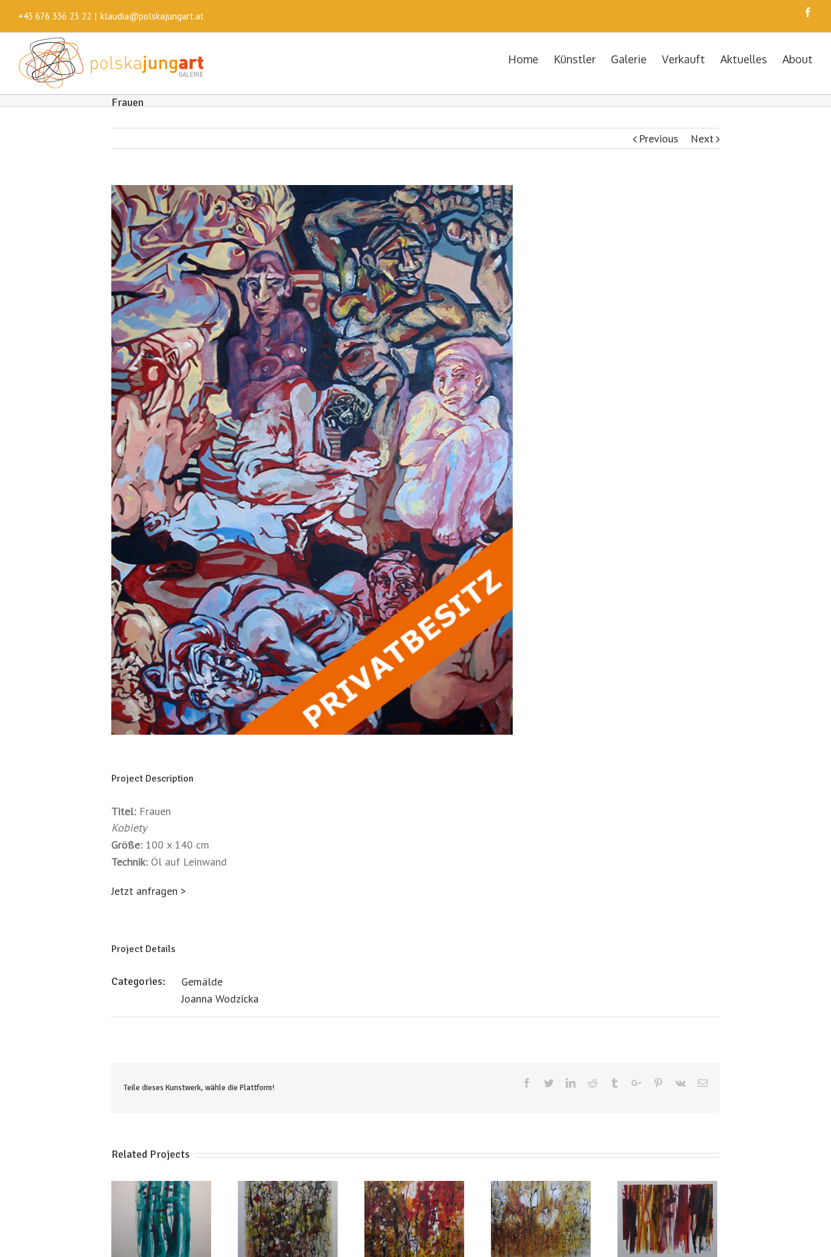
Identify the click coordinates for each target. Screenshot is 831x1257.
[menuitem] (531, 58)
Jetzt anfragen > (148, 891)
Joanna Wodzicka (220, 999)
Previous (658, 138)
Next (702, 138)
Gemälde (202, 982)
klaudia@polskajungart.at (152, 16)
